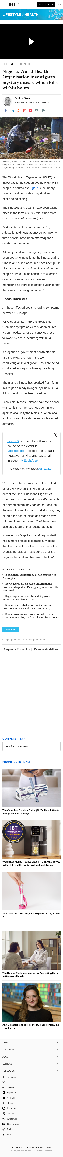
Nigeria (34, 188)
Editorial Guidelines (46, 649)
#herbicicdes (16, 451)
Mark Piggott (25, 98)
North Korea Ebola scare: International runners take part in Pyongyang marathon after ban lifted (31, 587)
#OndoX (13, 441)
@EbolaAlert (29, 460)
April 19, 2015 (45, 468)
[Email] (37, 110)
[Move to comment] (43, 110)
